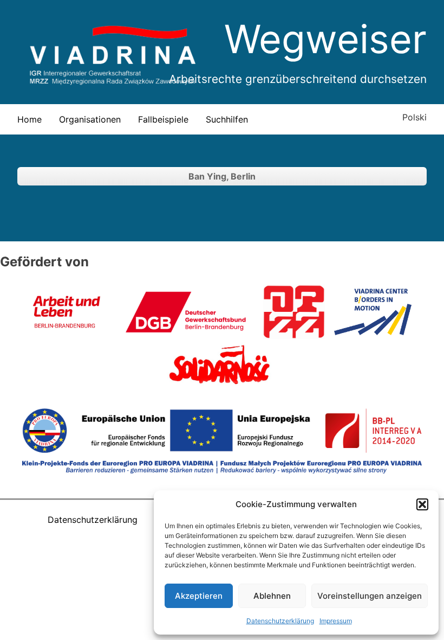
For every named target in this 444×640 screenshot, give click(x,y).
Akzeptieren (199, 596)
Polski (414, 117)
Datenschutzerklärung (280, 621)
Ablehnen (272, 596)
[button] (422, 504)
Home (29, 119)
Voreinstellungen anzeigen (369, 596)
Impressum (335, 621)
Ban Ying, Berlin (222, 176)
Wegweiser (325, 38)
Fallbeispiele (163, 119)
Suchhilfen (227, 119)
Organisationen (90, 119)
